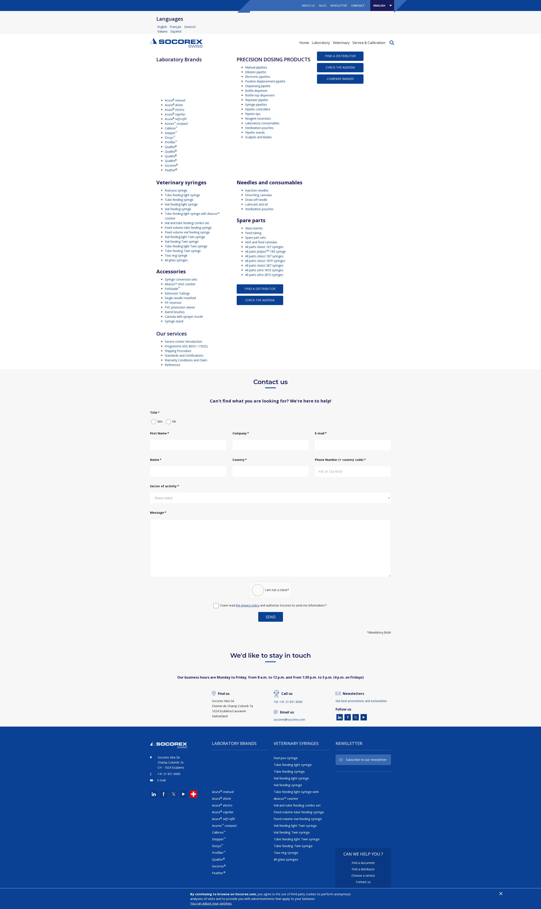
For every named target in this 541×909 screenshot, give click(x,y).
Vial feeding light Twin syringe (185, 237)
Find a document (363, 863)
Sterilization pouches (259, 128)
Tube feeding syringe (179, 200)
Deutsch (190, 27)
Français (176, 27)
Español (176, 31)
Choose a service (363, 875)
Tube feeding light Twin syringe (186, 246)
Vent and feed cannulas (261, 242)
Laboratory (321, 42)
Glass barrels (254, 228)
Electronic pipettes (257, 77)
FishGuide (172, 289)
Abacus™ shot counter (180, 284)
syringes (176, 260)
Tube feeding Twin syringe (183, 251)
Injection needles (256, 190)
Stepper (171, 133)
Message (158, 513)
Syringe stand (174, 321)
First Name (159, 433)
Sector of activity (164, 486)
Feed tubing (253, 233)
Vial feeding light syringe (181, 204)
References (172, 365)
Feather (171, 170)
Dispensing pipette (257, 86)
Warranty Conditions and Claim (186, 360)
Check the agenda (340, 67)
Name (155, 460)
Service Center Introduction (183, 342)
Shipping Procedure (178, 351)
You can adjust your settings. (211, 903)
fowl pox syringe (176, 190)
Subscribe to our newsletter (366, 759)
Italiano (162, 31)
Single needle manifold (180, 298)
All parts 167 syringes (264, 247)
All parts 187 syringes (264, 256)
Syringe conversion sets (181, 279)
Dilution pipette (255, 72)
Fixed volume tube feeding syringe (188, 228)
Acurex (176, 124)
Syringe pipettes (256, 105)
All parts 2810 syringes (264, 275)
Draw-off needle (256, 200)
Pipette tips (253, 114)
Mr (174, 421)
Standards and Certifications (184, 355)
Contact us (363, 882)
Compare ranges (340, 79)
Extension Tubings (177, 293)
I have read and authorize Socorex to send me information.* (273, 605)
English (162, 27)
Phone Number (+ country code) (340, 460)
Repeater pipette (256, 100)
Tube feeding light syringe (182, 195)
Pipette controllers (257, 109)
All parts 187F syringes (265, 261)
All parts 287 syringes (264, 265)
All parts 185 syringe (265, 251)
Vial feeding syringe (178, 209)
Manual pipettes (256, 67)
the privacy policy (247, 605)
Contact (358, 5)
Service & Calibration (368, 42)
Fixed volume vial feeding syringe (187, 232)
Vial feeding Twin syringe (181, 242)
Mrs (160, 421)
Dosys (170, 138)
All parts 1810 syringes (264, 270)
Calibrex (171, 128)
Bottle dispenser (256, 91)
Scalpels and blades (258, 137)
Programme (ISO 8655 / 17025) (186, 346)
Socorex (171, 165)
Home (304, 42)
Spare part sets (255, 237)
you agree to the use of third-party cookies (287, 894)
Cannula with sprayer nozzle (184, 317)
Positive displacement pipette (265, 81)
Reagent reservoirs (258, 118)
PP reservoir (173, 303)
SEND (271, 616)
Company (240, 433)
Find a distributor (340, 56)
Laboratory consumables (262, 123)
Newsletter (339, 5)
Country (239, 460)
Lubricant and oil (256, 204)
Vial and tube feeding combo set (187, 223)
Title (155, 413)
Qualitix (171, 147)
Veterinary (341, 42)
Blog (322, 5)
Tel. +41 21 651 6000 (288, 702)
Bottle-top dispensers (260, 95)
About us (308, 5)
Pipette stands (255, 132)
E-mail (321, 433)
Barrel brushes (175, 312)
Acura (175, 100)
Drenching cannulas (258, 195)
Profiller (171, 142)
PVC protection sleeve (180, 307)
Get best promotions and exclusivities (361, 701)
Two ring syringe (176, 255)
